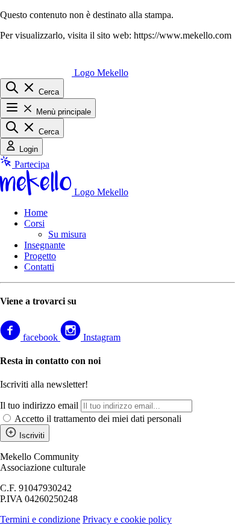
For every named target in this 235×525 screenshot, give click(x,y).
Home (36, 212)
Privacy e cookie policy (127, 519)
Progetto (40, 256)
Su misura (67, 234)
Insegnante (44, 245)
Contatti (39, 267)
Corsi (34, 223)
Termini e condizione (40, 519)
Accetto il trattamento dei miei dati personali (97, 418)
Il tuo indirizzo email (39, 405)
